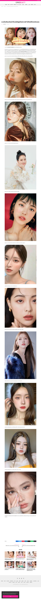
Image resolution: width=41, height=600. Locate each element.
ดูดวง (29, 4)
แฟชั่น (23, 4)
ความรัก (24, 582)
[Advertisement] (20, 14)
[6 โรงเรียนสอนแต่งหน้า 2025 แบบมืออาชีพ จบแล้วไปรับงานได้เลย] (20, 564)
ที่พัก (16, 582)
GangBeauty (4, 24)
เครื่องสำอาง (15, 4)
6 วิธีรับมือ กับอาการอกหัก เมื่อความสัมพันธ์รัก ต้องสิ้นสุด (28, 546)
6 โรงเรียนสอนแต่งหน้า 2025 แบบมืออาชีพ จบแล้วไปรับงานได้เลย (20, 569)
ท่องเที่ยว (26, 4)
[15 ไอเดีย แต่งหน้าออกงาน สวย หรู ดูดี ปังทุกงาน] (9, 564)
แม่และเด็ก (11, 4)
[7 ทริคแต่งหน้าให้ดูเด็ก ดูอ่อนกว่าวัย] (20, 554)
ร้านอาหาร (10, 582)
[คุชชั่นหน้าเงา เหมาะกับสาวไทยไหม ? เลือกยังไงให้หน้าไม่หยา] (9, 554)
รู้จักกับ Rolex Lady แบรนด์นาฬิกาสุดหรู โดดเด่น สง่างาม (12, 546)
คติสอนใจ (27, 582)
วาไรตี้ (34, 4)
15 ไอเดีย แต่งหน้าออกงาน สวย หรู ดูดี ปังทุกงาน (9, 569)
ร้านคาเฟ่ (19, 582)
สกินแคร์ (6, 4)
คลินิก (8, 4)
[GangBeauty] (20, 2)
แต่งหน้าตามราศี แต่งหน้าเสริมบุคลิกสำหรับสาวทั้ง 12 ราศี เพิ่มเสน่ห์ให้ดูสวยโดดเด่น (31, 569)
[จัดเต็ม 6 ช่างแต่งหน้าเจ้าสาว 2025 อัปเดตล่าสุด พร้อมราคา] (31, 554)
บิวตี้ (17, 4)
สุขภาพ (20, 4)
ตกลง (10, 596)
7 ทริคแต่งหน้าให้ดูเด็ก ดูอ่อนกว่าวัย (20, 559)
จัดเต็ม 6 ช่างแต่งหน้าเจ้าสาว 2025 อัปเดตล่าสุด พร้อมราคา (31, 559)
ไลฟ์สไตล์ (32, 4)
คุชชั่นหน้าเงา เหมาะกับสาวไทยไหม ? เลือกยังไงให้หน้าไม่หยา (9, 559)
